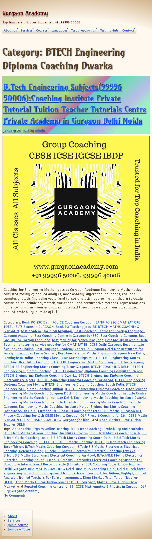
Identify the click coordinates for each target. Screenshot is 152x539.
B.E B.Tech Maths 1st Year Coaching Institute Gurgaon (46, 433)
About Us (10, 30)
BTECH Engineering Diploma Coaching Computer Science (97, 371)
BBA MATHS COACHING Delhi (51, 469)
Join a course (18, 525)
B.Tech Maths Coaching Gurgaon (50, 447)
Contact (128, 30)
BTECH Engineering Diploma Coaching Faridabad (75, 380)
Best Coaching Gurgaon (118, 336)
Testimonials (109, 30)
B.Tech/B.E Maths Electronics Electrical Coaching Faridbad (49, 455)
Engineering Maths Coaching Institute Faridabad (42, 402)
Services (26, 30)
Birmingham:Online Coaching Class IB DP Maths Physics (48, 358)
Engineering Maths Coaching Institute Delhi (38, 398)
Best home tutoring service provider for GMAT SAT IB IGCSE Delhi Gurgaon (62, 345)
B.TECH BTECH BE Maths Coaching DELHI (72, 442)
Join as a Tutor (19, 529)
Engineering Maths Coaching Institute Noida (53, 407)
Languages (59, 30)
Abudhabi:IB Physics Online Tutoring (40, 429)
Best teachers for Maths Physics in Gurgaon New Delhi (101, 353)
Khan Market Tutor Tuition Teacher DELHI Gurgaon (55, 482)
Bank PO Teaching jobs (73, 327)
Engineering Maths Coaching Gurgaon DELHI (39, 393)
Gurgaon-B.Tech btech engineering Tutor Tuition (81, 473)
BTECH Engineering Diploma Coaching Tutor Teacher (106, 389)
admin (40, 131)
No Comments (15, 495)
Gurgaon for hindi (76, 420)
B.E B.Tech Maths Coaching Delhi (115, 433)
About (12, 516)
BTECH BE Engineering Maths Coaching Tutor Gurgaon (46, 367)
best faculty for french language (77, 340)
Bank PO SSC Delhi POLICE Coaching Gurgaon (57, 322)
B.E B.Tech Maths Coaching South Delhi (80, 438)
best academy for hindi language (47, 331)
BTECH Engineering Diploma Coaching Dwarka (40, 375)
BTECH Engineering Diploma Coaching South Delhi (84, 384)
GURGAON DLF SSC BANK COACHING (32, 420)
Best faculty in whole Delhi (126, 340)
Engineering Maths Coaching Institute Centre (111, 393)
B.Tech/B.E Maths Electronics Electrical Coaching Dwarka (90, 451)
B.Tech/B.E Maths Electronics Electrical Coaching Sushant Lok (94, 460)
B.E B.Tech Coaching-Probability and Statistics (107, 429)
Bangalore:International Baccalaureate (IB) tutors (44, 464)
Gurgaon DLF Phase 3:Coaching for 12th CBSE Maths (79, 411)
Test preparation (83, 30)
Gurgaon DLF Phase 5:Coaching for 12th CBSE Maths (107, 415)
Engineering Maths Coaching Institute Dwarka (110, 398)
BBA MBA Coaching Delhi (95, 469)
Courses (42, 30)
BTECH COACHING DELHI (111, 367)
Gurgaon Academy (25, 13)
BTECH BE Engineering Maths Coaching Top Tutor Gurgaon (97, 362)
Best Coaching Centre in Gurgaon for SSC (66, 336)
